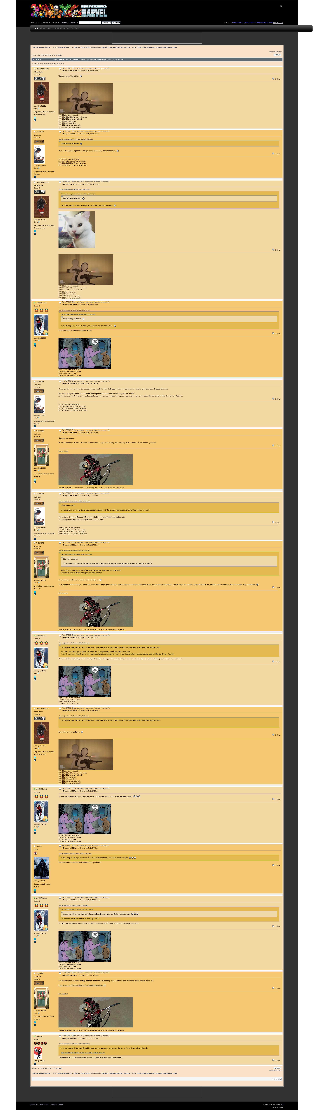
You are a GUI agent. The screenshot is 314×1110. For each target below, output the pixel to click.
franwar (39, 1036)
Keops (39, 846)
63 (48, 55)
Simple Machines (57, 1104)
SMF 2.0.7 (34, 1104)
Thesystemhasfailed (116, 47)
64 (51, 55)
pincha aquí (278, 22)
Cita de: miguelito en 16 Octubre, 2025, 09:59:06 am (74, 1043)
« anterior (272, 52)
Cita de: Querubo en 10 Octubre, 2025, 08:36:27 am (74, 189)
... (40, 55)
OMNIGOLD (41, 303)
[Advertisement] (157, 37)
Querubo (127, 47)
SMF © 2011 (44, 1104)
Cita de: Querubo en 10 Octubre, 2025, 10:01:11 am (74, 643)
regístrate (73, 22)
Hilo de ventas (63, 451)
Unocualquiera (42, 69)
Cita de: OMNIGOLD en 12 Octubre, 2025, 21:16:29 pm (75, 853)
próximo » (279, 52)
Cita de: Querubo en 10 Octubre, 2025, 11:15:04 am (74, 550)
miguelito (105, 47)
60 (41, 55)
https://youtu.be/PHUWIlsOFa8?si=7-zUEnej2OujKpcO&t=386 (82, 985)
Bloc (282, 1104)
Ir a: (274, 1079)
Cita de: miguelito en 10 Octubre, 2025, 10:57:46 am (74, 501)
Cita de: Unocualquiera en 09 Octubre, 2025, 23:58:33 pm (76, 139)
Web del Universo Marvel (41, 47)
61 (44, 55)
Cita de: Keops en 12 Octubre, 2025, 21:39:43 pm (73, 905)
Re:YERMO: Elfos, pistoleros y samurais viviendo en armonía (86, 68)
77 (54, 55)
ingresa (63, 22)
